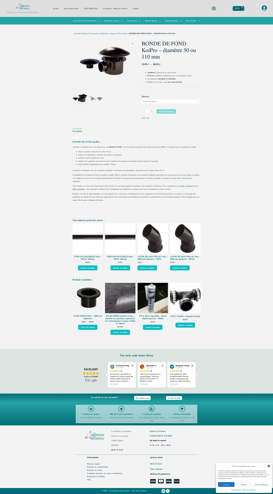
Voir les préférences (261, 484)
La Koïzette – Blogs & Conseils (115, 8)
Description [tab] (77, 131)
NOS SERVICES (90, 8)
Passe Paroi (123, 33)
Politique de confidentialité (249, 489)
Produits (84, 33)
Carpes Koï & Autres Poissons (84, 20)
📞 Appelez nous (142, 398)
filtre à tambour (187, 186)
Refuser (243, 484)
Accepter (226, 484)
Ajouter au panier (166, 111)
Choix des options (87, 327)
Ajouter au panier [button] (87, 267)
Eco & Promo (191, 20)
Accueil (56, 8)
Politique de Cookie (236, 489)
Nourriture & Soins (111, 20)
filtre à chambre (79, 189)
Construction (132, 20)
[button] (269, 466)
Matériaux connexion (109, 33)
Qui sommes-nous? (71, 8)
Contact (136, 8)
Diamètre (145, 96)
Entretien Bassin (171, 20)
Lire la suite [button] (114, 384)
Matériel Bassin (151, 20)
